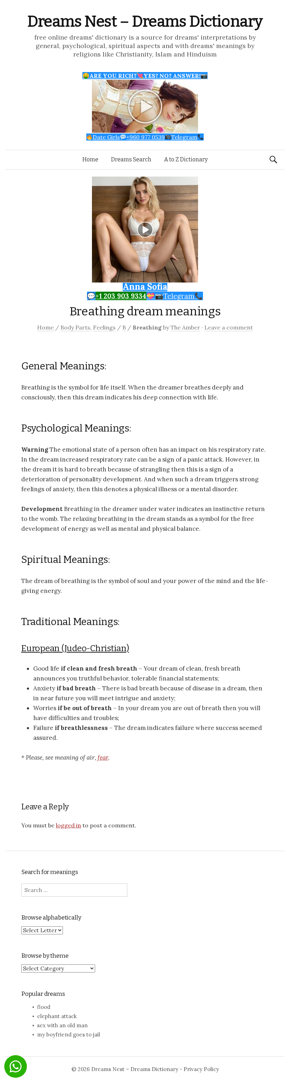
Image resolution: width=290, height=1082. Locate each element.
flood (43, 1007)
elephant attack (57, 1016)
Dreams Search (131, 159)
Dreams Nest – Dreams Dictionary (145, 21)
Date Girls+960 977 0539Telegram (145, 137)
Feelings (104, 327)
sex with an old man (62, 1025)
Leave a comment (228, 327)
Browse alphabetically (51, 917)
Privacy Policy (201, 1069)
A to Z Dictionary (186, 159)
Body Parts (75, 327)
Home (90, 159)
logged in (68, 825)
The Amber (185, 327)
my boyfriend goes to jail (68, 1034)
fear (103, 757)
